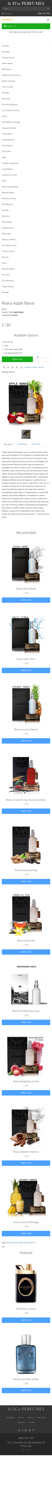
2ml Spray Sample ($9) (13, 353)
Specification (22, 444)
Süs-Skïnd (6, 275)
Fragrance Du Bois (9, 128)
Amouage (6, 52)
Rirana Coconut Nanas (26, 729)
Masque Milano (8, 193)
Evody (4, 116)
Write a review (38, 367)
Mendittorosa (7, 204)
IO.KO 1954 (6, 152)
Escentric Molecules (10, 105)
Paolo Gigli (6, 234)
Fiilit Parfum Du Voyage (11, 122)
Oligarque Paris (8, 228)
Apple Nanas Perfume (27, 1243)
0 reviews (27, 367)
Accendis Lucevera (26, 1308)
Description (8, 444)
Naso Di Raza (7, 222)
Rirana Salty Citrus (26, 659)
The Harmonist (8, 281)
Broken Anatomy (8, 81)
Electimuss (6, 99)
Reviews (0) (35, 444)
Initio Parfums (7, 146)
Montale (5, 210)
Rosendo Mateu (8, 269)
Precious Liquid (8, 251)
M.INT (4, 181)
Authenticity (10, 1417)
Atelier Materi (7, 63)
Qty (38, 357)
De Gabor (5, 93)
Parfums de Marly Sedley (26, 1379)
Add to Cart (17, 359)
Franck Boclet (7, 134)
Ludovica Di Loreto (9, 175)
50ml (6, 346)
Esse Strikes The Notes (10, 110)
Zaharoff (5, 292)
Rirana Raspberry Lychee (26, 1081)
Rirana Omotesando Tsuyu (26, 1011)
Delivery (21, 1417)
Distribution (21, 1422)
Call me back (26, 1449)
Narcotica (5, 216)
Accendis (5, 46)
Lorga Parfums (7, 169)
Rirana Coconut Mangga (26, 1222)
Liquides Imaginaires (10, 163)
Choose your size (7, 342)
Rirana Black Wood (26, 588)
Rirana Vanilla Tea (26, 940)
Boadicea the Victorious (11, 75)
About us (30, 1417)
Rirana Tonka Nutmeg (26, 870)
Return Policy (41, 1417)
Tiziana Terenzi (8, 287)
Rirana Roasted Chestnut (26, 1152)
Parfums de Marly (8, 240)
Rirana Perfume (12, 1243)
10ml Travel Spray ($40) (13, 349)
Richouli (5, 257)
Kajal (4, 157)
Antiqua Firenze (8, 58)
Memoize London (9, 199)
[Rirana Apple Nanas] (26, 403)
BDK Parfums (7, 69)
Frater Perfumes (8, 140)
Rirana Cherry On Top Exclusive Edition (26, 800)
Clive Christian (7, 87)
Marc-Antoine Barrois (10, 187)
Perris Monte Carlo (9, 246)
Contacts (32, 1422)
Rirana (4, 263)
